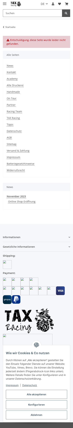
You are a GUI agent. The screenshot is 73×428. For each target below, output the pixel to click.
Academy (12, 78)
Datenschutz (29, 385)
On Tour (11, 98)
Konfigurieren (36, 404)
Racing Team (14, 111)
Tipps (10, 124)
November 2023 (16, 196)
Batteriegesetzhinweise (20, 163)
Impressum (12, 385)
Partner (11, 105)
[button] (53, 3)
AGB (9, 137)
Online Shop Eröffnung (21, 201)
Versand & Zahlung (18, 150)
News (10, 65)
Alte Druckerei (15, 85)
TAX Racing (13, 118)
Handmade (13, 91)
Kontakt (11, 72)
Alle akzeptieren (36, 394)
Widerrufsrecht (16, 170)
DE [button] (42, 4)
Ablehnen (36, 414)
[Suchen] (66, 13)
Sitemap (11, 144)
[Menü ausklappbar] (4, 2)
